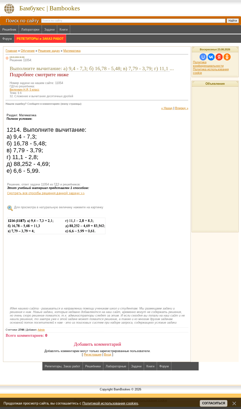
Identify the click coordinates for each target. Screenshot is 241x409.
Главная (11, 50)
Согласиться (213, 403)
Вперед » (181, 108)
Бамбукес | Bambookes (49, 8)
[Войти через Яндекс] (219, 56)
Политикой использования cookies (110, 403)
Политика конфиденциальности (208, 64)
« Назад (167, 108)
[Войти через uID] (203, 56)
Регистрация (92, 354)
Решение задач (49, 50)
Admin (41, 329)
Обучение (28, 50)
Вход (107, 354)
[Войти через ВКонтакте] (211, 56)
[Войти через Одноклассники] (227, 56)
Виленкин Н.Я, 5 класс (24, 89)
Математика (71, 50)
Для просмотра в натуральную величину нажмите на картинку (58, 207)
